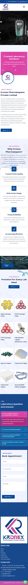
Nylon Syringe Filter (6, 315)
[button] (24, 6)
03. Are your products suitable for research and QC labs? (11, 435)
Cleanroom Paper (21, 363)
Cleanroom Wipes (4, 386)
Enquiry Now (6, 265)
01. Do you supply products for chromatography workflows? (10, 414)
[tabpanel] (14, 28)
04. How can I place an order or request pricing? (13, 442)
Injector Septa (6, 363)
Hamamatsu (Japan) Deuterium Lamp (21, 340)
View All (13, 286)
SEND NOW (7, 496)
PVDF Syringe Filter (20, 315)
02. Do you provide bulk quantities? (11, 429)
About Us (5, 130)
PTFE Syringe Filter (6, 339)
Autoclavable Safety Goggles (20, 386)
